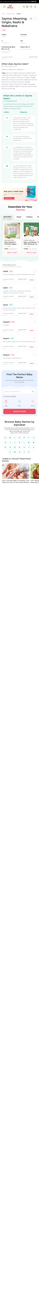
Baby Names (10, 13)
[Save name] (35, 18)
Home (3, 13)
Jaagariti (6, 322)
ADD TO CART (12, 253)
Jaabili (5, 271)
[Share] (31, 18)
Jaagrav (6, 338)
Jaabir (5, 288)
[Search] (33, 391)
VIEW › (32, 280)
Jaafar (5, 305)
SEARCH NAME (19, 411)
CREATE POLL (8, 198)
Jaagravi (6, 355)
